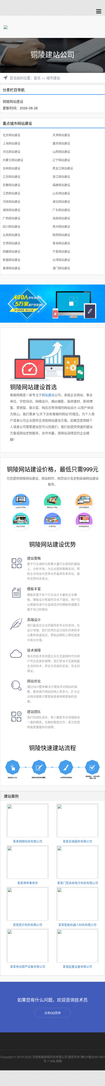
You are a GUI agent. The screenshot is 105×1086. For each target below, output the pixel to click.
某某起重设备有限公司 (77, 966)
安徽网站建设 (11, 185)
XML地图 (56, 1061)
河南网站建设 (11, 201)
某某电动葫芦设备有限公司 (27, 966)
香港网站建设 (11, 268)
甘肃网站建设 (11, 243)
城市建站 (53, 77)
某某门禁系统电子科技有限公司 (77, 883)
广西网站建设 (11, 218)
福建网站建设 (61, 185)
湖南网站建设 (11, 210)
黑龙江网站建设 (62, 168)
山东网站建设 (61, 193)
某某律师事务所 (27, 883)
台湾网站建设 (61, 260)
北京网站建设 (11, 135)
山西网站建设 (61, 151)
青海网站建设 (61, 243)
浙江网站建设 (61, 176)
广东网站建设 (61, 210)
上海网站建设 (11, 143)
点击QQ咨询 (52, 1013)
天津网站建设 (61, 135)
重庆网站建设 (61, 143)
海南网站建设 (61, 218)
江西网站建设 (11, 193)
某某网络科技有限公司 (27, 841)
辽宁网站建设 (61, 160)
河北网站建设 (11, 151)
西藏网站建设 (11, 251)
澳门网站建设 (61, 268)
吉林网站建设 (11, 168)
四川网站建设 (11, 226)
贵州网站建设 (61, 226)
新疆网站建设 (11, 260)
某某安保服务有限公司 (77, 841)
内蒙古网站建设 (13, 160)
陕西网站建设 (61, 235)
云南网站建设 (11, 235)
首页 (37, 77)
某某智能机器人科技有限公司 (77, 925)
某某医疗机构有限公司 (27, 925)
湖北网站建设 (61, 201)
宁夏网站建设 (61, 251)
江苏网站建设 (11, 176)
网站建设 (48, 394)
